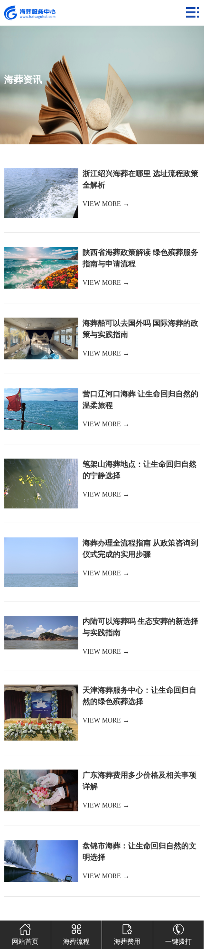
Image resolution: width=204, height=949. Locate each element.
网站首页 (25, 941)
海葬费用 (127, 941)
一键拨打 (178, 941)
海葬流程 (76, 941)
